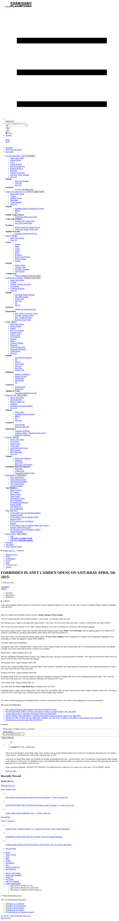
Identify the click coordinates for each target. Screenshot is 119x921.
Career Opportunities (13, 884)
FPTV (8, 557)
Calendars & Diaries (22, 431)
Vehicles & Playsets (17, 173)
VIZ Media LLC (16, 507)
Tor (16, 383)
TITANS (18, 183)
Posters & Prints (16, 400)
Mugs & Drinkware (17, 402)
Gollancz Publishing (22, 374)
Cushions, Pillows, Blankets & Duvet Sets (30, 433)
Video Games (15, 335)
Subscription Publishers (18, 482)
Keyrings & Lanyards (23, 320)
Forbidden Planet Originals (25, 295)
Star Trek (18, 366)
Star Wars (18, 301)
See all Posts (5, 817)
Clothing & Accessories (14, 278)
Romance (18, 255)
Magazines (14, 200)
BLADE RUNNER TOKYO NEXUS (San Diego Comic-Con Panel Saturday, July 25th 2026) (41, 712)
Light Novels (20, 271)
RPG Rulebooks (16, 452)
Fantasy (18, 261)
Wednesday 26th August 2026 (26, 217)
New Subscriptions (17, 484)
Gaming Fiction (16, 333)
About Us (9, 877)
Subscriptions (10, 475)
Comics (13, 196)
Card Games (14, 446)
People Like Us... (9, 551)
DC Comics (14, 492)
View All (13, 177)
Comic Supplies (16, 202)
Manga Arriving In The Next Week (28, 276)
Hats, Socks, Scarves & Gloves (26, 313)
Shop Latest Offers (17, 158)
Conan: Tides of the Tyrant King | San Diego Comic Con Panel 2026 (31, 714)
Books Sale (19, 389)
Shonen (17, 244)
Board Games (15, 444)
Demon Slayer (20, 265)
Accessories (14, 286)
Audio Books (15, 351)
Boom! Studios (15, 505)
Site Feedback (11, 869)
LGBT (17, 248)
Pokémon (18, 460)
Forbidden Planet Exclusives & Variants (29, 209)
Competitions (10, 559)
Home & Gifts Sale (22, 427)
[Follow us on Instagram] (16, 906)
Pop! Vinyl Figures (22, 181)
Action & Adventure (22, 257)
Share (4, 589)
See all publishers (16, 509)
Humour (13, 339)
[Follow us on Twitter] (15, 910)
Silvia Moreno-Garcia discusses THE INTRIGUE (24, 720)
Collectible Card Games (19, 448)
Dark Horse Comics (17, 498)
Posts (7, 563)
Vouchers (9, 148)
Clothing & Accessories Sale (25, 309)
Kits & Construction (17, 166)
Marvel (17, 211)
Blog (7, 859)
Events (8, 561)
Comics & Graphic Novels (15, 192)
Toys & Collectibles (13, 156)
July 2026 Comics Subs (23, 223)
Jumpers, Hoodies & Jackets (20, 284)
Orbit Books (19, 378)
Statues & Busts (16, 164)
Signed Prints (20, 425)
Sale (11, 536)
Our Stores (9, 152)
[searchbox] (16, 123)
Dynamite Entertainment (19, 502)
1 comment (5, 587)
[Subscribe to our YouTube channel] (20, 912)
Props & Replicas (16, 169)
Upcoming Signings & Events (26, 234)
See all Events (11, 849)
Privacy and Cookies (13, 873)
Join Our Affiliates (12, 881)
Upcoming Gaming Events (25, 473)
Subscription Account (18, 480)
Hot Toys (18, 185)
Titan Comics (15, 496)
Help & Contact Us (13, 867)
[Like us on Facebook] (15, 908)
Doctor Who (19, 299)
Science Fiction (20, 259)
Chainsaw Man (20, 267)
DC (16, 213)
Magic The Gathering (23, 458)
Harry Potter (19, 364)
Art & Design (15, 337)
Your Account (11, 855)
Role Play (13, 171)
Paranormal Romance (18, 349)
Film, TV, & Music (17, 330)
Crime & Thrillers (16, 343)
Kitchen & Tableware (23, 435)
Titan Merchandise (21, 297)
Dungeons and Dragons (23, 465)
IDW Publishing (16, 500)
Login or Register (7, 738)
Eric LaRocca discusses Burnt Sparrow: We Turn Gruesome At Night (31, 709)
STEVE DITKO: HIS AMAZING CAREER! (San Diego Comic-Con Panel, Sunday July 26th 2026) (43, 716)
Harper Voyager (21, 376)
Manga (8, 236)
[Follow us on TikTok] (15, 904)
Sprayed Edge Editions (23, 358)
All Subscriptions (16, 486)
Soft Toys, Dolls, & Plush (19, 175)
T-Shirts (13, 282)
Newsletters (10, 863)
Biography (14, 345)
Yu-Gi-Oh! (19, 463)
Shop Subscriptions (17, 477)
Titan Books (19, 381)
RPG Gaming (15, 450)
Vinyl (12, 162)
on (21, 538)
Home (8, 852)
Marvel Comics (15, 490)
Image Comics (15, 494)
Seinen (17, 251)
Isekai (17, 246)
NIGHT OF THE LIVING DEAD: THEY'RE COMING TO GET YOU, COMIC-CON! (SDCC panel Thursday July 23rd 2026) (54, 718)
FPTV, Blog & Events (14, 150)
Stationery (14, 404)
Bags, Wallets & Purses (23, 318)
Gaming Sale (19, 471)
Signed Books (20, 387)
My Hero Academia (22, 269)
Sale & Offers (11, 534)
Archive (9, 567)
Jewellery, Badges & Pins (24, 316)
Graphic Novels (16, 198)
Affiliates (6, 601)
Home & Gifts (11, 395)
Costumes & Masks (17, 288)
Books (8, 322)
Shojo (17, 253)
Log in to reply (11, 771)
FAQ (7, 857)
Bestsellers (19, 469)
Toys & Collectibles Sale (24, 189)
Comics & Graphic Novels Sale (26, 229)
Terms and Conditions (14, 875)
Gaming (9, 437)
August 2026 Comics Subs (25, 221)
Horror (12, 341)
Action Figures (15, 160)
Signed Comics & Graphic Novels (27, 227)
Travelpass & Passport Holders (21, 406)
